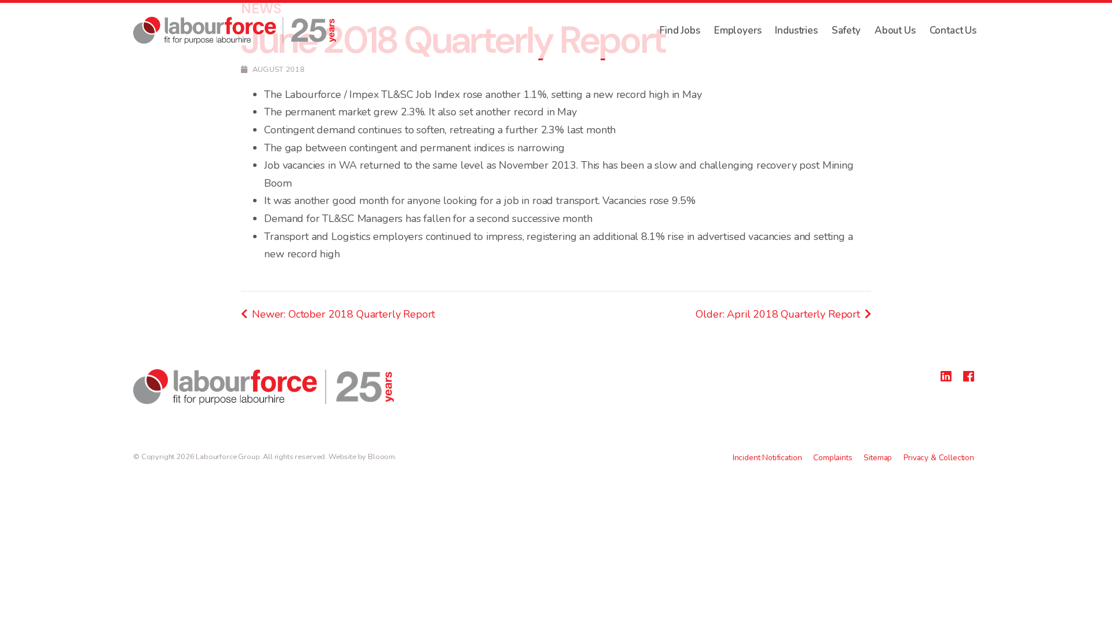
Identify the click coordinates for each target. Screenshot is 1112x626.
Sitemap (878, 457)
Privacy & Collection (939, 457)
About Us (895, 30)
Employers (738, 30)
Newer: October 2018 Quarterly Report (343, 314)
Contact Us (953, 30)
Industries (796, 30)
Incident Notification (767, 457)
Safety (846, 30)
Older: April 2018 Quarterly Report (778, 314)
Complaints (832, 457)
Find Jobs (680, 30)
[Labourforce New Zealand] (234, 30)
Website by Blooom (361, 457)
